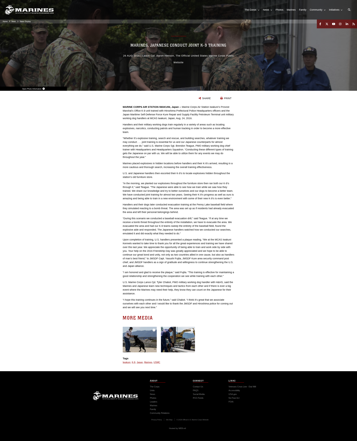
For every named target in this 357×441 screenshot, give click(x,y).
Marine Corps (115, 396)
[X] (327, 24)
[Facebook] (320, 24)
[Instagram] (340, 24)
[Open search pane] (349, 10)
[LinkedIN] (347, 24)
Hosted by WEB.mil (177, 428)
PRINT (227, 98)
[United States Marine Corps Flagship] (29, 10)
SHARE (206, 98)
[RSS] (353, 24)
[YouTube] (333, 24)
